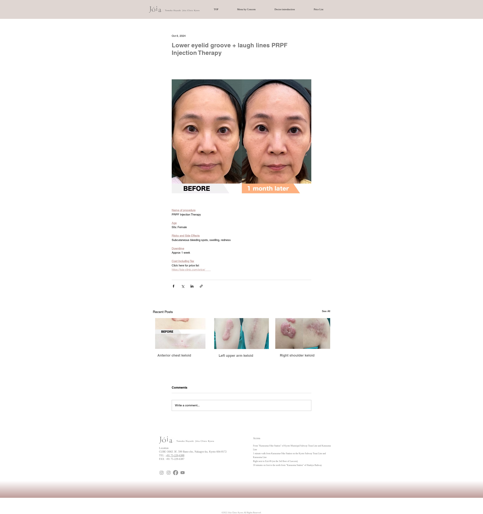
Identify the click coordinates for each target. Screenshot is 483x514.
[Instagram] (161, 472)
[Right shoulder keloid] (302, 333)
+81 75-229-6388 (175, 455)
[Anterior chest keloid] (180, 333)
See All (326, 311)
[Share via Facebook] (173, 286)
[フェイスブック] (175, 472)
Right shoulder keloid (297, 355)
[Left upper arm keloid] (241, 333)
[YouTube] (182, 472)
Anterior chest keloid (174, 355)
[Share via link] (201, 286)
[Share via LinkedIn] (192, 286)
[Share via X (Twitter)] (183, 286)
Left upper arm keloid (236, 355)
